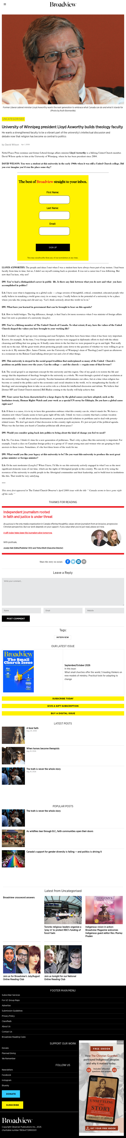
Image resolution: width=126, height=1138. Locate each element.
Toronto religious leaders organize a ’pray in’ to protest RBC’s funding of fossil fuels (62, 929)
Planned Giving (9, 1053)
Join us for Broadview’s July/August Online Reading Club (21, 978)
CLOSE (120, 1042)
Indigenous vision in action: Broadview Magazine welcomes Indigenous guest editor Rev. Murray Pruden (103, 931)
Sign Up (53, 247)
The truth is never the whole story (43, 768)
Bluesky (5, 1085)
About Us (6, 1026)
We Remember (9, 1058)
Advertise (6, 1005)
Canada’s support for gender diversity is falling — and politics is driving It (64, 851)
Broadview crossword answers (19, 897)
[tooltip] (67, 561)
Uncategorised (13, 118)
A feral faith (32, 728)
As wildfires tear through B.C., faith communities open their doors (59, 831)
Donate (5, 1048)
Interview (62, 637)
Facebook (6, 1075)
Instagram (6, 1080)
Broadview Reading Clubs (14, 1037)
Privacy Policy (8, 1016)
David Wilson (12, 144)
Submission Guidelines (12, 1011)
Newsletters (7, 1070)
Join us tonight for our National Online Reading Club (60, 978)
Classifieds (7, 1021)
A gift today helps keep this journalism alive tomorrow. (27, 533)
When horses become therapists (42, 748)
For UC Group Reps (11, 1000)
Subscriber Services (11, 995)
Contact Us (7, 1031)
